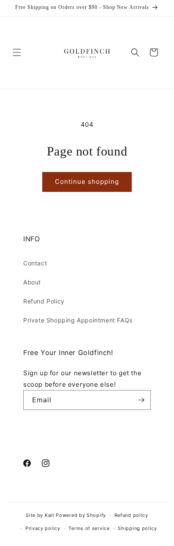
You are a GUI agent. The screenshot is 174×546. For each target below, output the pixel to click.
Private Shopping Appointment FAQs (78, 320)
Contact (35, 263)
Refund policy (131, 515)
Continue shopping (87, 181)
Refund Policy (44, 301)
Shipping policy (137, 528)
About (32, 282)
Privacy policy (42, 528)
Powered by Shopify (81, 515)
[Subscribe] (141, 400)
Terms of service (88, 528)
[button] (17, 52)
